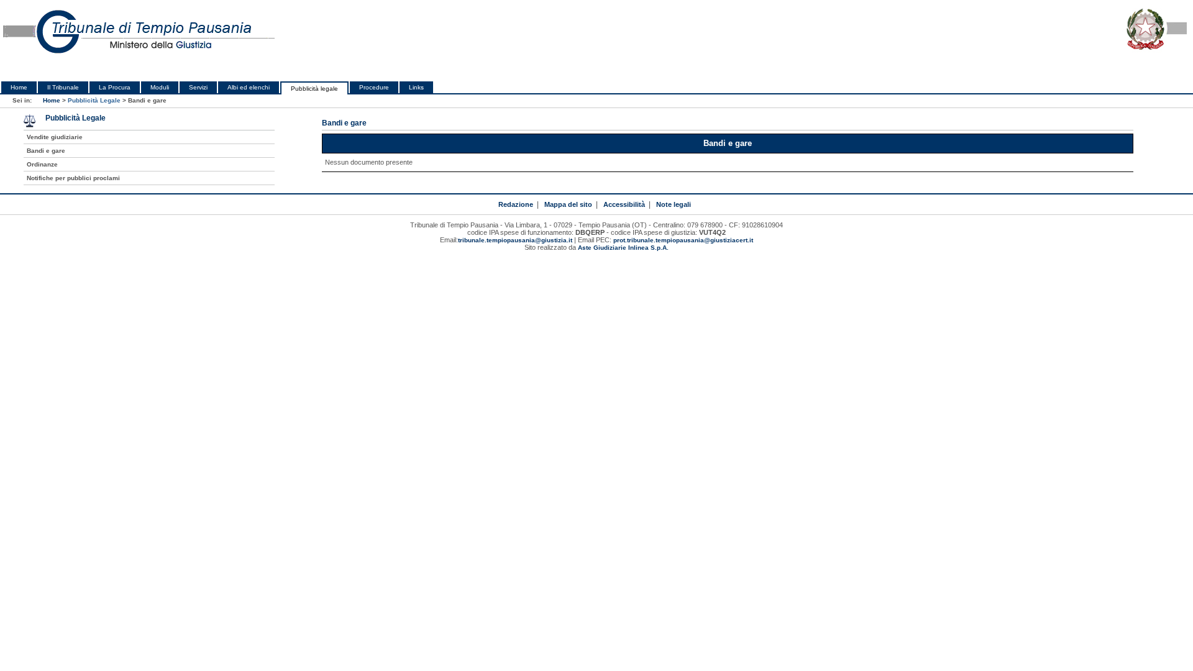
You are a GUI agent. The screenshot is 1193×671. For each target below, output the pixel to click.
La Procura (114, 87)
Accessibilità (624, 204)
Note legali (673, 204)
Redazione (515, 204)
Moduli (159, 87)
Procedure (374, 87)
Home (19, 87)
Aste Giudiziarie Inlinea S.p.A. (623, 247)
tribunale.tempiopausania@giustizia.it (515, 240)
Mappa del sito (568, 204)
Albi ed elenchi (248, 87)
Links (416, 87)
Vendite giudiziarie (55, 137)
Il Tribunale (63, 87)
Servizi (198, 87)
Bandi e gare (46, 150)
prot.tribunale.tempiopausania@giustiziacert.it (683, 240)
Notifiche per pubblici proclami (73, 178)
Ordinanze (42, 164)
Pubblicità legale (314, 88)
